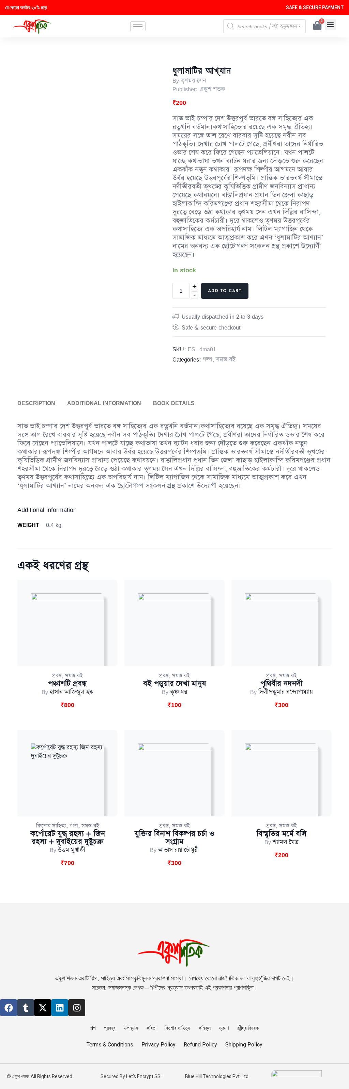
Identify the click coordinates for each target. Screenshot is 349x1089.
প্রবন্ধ (57, 675)
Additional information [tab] (104, 403)
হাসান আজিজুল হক (71, 692)
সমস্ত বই (226, 359)
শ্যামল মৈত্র (286, 842)
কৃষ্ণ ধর (178, 692)
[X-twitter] (42, 1007)
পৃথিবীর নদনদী (281, 684)
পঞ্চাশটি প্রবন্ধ (67, 684)
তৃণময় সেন (193, 81)
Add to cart (225, 291)
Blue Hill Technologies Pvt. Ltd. (217, 1076)
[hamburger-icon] (138, 26)
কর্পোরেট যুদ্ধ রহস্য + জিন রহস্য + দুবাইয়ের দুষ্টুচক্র (67, 838)
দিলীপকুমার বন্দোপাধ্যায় (285, 692)
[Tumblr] (25, 1007)
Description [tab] (36, 403)
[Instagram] (76, 1007)
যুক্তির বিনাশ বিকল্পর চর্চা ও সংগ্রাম (174, 838)
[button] (330, 24)
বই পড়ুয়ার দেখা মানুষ (174, 684)
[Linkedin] (59, 1007)
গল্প (207, 359)
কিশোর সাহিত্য (51, 825)
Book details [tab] (174, 403)
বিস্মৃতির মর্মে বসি (281, 834)
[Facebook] (8, 1007)
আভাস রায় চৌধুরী (178, 850)
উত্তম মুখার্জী (71, 850)
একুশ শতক (212, 89)
